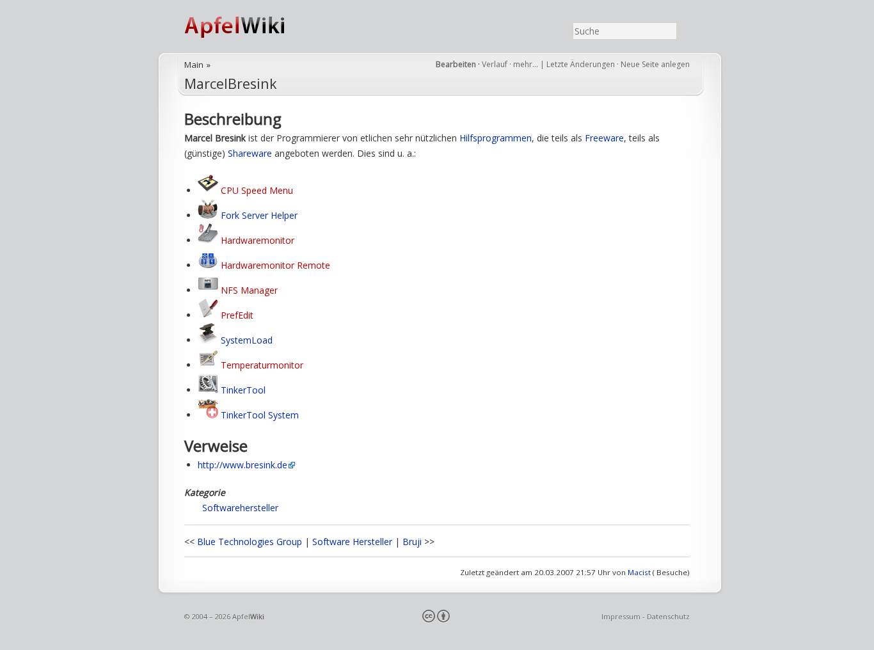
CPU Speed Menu (257, 190)
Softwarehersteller (240, 508)
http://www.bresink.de (242, 465)
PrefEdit (237, 315)
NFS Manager (249, 290)
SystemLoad (247, 340)
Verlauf (494, 64)
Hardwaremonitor (257, 240)
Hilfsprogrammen (495, 138)
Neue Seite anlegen (655, 64)
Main (193, 64)
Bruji (412, 541)
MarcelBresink (230, 83)
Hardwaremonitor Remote (275, 265)
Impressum (620, 616)
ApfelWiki (248, 26)
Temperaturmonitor (262, 365)
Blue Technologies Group (249, 541)
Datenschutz (668, 616)
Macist (639, 572)
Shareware (250, 153)
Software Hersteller (352, 541)
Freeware (604, 138)
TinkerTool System (260, 415)
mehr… (526, 64)
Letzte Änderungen (580, 64)
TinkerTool (243, 390)
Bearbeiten (456, 64)
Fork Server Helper (259, 215)
